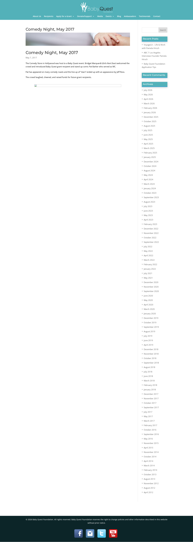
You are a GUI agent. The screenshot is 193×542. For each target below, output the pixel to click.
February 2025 (150, 152)
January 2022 (150, 269)
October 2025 (150, 121)
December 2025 (151, 117)
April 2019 (148, 344)
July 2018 (148, 371)
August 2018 (149, 367)
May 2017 (148, 416)
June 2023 (148, 210)
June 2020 (148, 295)
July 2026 (148, 90)
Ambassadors (130, 16)
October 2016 (150, 429)
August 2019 (149, 331)
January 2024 (150, 188)
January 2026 (150, 112)
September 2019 (151, 327)
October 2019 (150, 322)
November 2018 (151, 353)
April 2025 (148, 143)
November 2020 (151, 286)
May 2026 (148, 94)
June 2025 (148, 134)
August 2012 (149, 488)
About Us (37, 16)
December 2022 (151, 228)
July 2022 (148, 246)
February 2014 (150, 470)
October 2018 (150, 358)
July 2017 (148, 412)
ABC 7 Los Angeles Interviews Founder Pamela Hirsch (154, 56)
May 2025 (148, 139)
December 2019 (151, 318)
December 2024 (151, 161)
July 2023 (148, 206)
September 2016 (151, 434)
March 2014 (149, 465)
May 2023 (148, 215)
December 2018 (151, 349)
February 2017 (150, 425)
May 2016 (148, 438)
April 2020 (148, 304)
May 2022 (148, 251)
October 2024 (150, 166)
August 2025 (149, 125)
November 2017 (151, 398)
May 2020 (148, 300)
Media (100, 16)
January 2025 (150, 157)
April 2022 (148, 255)
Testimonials (144, 16)
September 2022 (151, 242)
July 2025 (148, 130)
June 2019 (148, 340)
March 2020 (149, 309)
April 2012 (148, 492)
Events (109, 16)
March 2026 (149, 103)
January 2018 (150, 389)
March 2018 (149, 380)
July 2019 (148, 336)
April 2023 (148, 219)
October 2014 (150, 456)
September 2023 (151, 197)
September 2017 (151, 407)
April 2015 (148, 447)
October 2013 (150, 474)
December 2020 (151, 282)
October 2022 (150, 237)
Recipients (48, 16)
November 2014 (151, 452)
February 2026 (150, 108)
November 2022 (151, 233)
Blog (119, 16)
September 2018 (151, 362)
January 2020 (150, 313)
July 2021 (148, 273)
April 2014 (148, 461)
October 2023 (150, 193)
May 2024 (148, 175)
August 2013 (149, 479)
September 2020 (151, 291)
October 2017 (150, 403)
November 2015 (151, 443)
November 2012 (151, 483)
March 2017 (149, 420)
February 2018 (150, 385)
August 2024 (149, 170)
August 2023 (149, 201)
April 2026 (148, 99)
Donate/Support (84, 16)
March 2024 (149, 184)
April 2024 (148, 179)
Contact (156, 16)
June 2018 (148, 376)
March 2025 (149, 148)
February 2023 (150, 224)
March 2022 (149, 260)
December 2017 (151, 394)
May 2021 (148, 277)
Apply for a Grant (64, 16)
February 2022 (150, 264)
